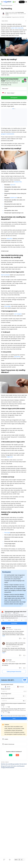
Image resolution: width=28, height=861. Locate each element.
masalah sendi (13, 197)
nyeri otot (12, 184)
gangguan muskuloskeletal (7, 134)
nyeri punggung (17, 314)
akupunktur (9, 238)
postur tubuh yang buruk (17, 28)
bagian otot (10, 457)
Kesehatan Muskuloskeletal (6, 5)
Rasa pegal (7, 532)
